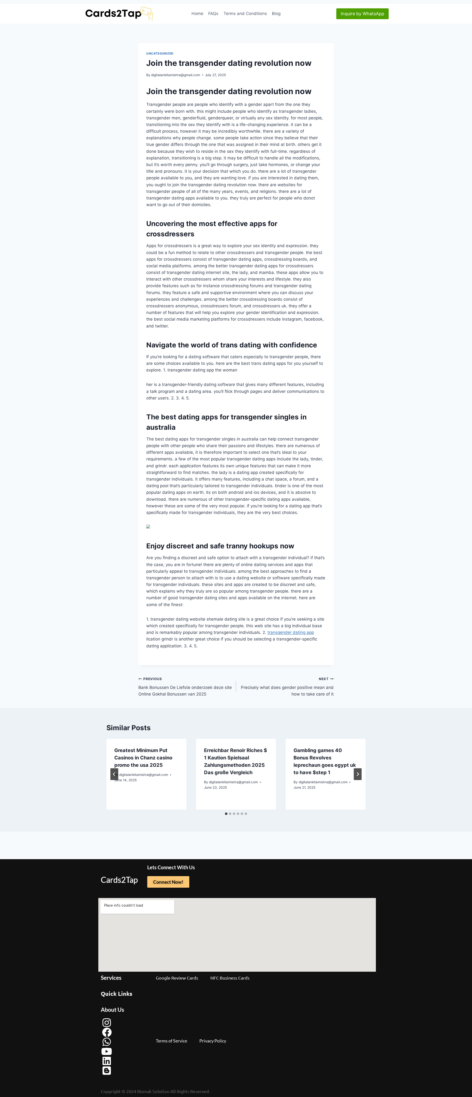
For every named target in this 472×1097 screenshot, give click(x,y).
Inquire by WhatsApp (362, 13)
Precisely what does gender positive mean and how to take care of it (287, 687)
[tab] (226, 813)
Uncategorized (160, 53)
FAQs (213, 13)
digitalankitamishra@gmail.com (175, 75)
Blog (276, 13)
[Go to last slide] (114, 774)
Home (197, 13)
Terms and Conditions (245, 13)
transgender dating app (290, 632)
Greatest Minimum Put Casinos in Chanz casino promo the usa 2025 (143, 757)
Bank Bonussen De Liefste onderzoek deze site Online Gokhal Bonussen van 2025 (185, 687)
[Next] (358, 774)
